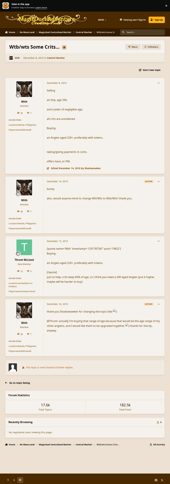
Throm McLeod (24, 260)
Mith (17, 57)
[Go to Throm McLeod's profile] (24, 247)
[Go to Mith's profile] (11, 58)
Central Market (56, 57)
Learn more (6, 5)
